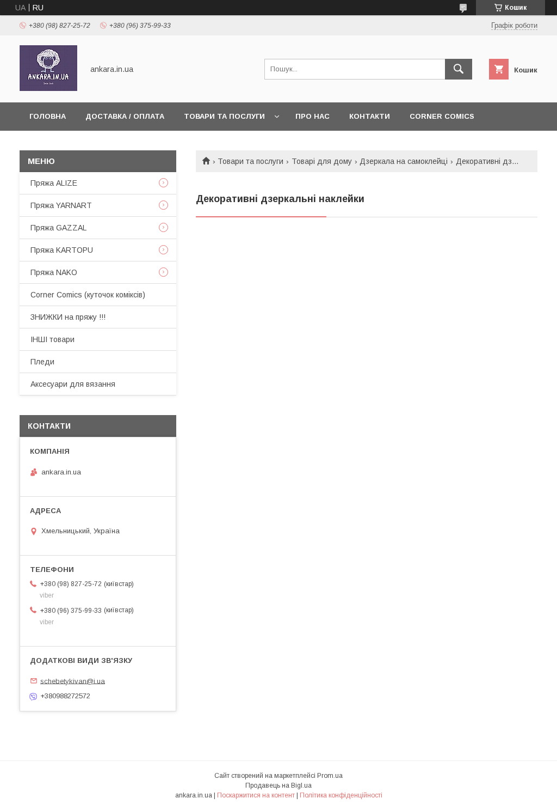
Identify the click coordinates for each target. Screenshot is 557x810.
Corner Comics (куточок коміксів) (87, 294)
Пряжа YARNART (61, 205)
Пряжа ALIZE (53, 183)
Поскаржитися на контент (256, 795)
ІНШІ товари (52, 339)
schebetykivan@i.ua (72, 681)
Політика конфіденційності (341, 795)
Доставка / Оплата (124, 116)
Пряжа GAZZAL (58, 227)
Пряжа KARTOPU (61, 250)
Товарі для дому (322, 161)
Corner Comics (442, 116)
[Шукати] (458, 69)
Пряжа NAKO (53, 272)
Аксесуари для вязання (72, 384)
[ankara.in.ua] (48, 88)
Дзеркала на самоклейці (404, 161)
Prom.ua (330, 775)
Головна (47, 116)
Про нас (312, 116)
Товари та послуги (224, 116)
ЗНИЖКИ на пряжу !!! (68, 317)
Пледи (42, 361)
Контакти (369, 116)
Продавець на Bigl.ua (278, 785)
